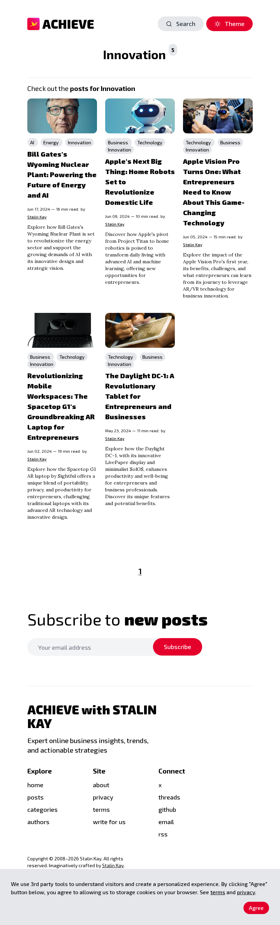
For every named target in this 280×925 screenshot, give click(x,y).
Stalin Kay (36, 216)
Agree (256, 907)
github (167, 809)
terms (101, 809)
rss (163, 834)
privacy (246, 892)
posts (35, 797)
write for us (109, 821)
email (166, 821)
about (101, 785)
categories (42, 809)
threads (169, 797)
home (35, 785)
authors (38, 821)
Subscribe (177, 646)
